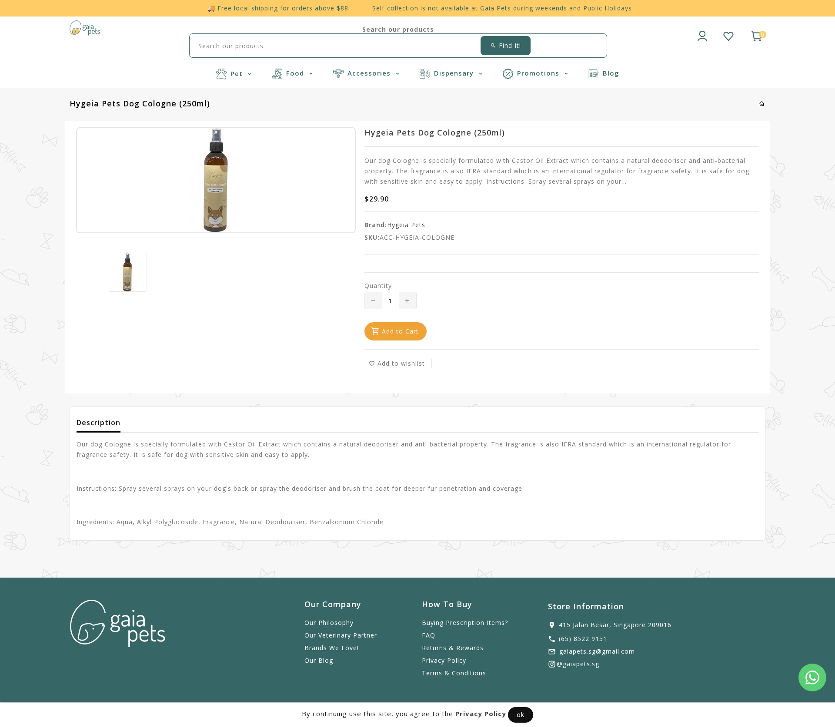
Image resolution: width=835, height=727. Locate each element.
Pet (237, 73)
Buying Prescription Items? (465, 622)
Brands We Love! (331, 648)
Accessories (370, 73)
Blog (611, 73)
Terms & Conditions (454, 673)
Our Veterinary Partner (340, 635)
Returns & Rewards (453, 648)
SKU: (372, 237)
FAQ (428, 635)
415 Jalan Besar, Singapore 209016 (615, 625)
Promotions (539, 73)
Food (296, 73)
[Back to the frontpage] (762, 103)
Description (98, 422)
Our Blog (318, 660)
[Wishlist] (728, 34)
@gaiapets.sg (578, 664)
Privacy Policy (444, 660)
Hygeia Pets (406, 225)
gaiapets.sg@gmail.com (597, 651)
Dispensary (455, 73)
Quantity (378, 285)
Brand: (375, 225)
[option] (127, 272)
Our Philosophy (329, 622)
